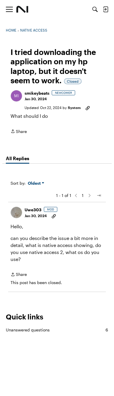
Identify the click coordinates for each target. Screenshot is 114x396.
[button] (16, 96)
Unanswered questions (57, 329)
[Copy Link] (87, 107)
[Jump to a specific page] (98, 195)
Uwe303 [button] (33, 209)
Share (19, 132)
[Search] (95, 9)
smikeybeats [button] (37, 93)
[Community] (22, 9)
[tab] (17, 158)
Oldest (35, 183)
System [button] (74, 108)
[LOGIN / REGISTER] (105, 9)
